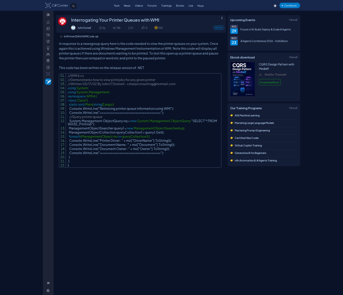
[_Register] (49, 283)
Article (218, 27)
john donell (84, 27)
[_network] (49, 54)
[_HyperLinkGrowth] (47, 81)
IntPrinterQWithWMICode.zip (81, 36)
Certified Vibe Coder (247, 137)
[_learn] (49, 41)
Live (191, 5)
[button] (143, 28)
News (127, 5)
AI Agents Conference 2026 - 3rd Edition (264, 41)
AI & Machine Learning (247, 115)
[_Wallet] (49, 35)
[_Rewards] (49, 67)
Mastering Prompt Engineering (252, 130)
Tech (117, 5)
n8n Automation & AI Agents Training (256, 160)
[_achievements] (49, 48)
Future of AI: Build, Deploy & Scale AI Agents (265, 29)
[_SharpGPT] (49, 73)
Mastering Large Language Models (254, 122)
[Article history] (101, 27)
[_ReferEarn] (49, 61)
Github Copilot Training (248, 145)
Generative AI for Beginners (250, 152)
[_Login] (48, 290)
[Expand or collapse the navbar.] (48, 15)
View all (293, 19)
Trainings (166, 5)
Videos (139, 5)
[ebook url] (242, 95)
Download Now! (269, 82)
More (201, 5)
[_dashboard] (49, 28)
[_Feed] (49, 22)
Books (180, 5)
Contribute (290, 5)
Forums (152, 5)
